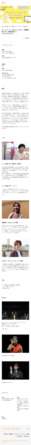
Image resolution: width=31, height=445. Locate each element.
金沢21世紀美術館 (4, 3)
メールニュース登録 (25, 434)
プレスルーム (16, 434)
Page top (27, 428)
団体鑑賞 (11, 434)
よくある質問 (19, 436)
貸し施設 (5, 434)
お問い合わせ (26, 436)
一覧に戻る (27, 38)
